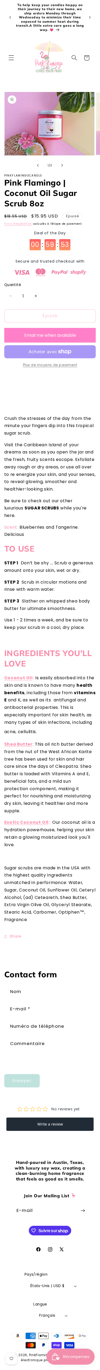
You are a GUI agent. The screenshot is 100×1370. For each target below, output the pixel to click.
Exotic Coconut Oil (26, 822)
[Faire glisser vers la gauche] (38, 165)
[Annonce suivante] (90, 17)
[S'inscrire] (83, 1210)
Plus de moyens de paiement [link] (50, 365)
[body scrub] (60, 508)
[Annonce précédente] (10, 17)
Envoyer (22, 1081)
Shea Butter (18, 744)
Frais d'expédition (18, 224)
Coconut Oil (18, 678)
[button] (11, 58)
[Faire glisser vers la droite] (62, 165)
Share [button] (16, 936)
